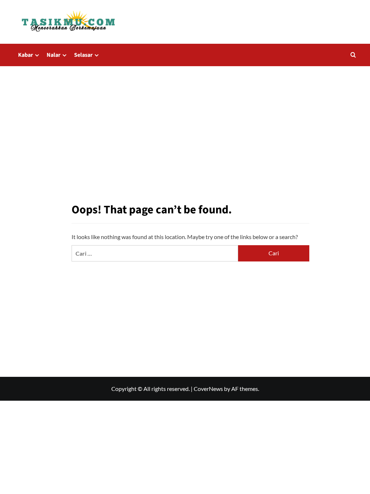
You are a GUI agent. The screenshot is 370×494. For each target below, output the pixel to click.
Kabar (25, 55)
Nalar (53, 55)
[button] (353, 54)
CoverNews (208, 388)
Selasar (83, 55)
